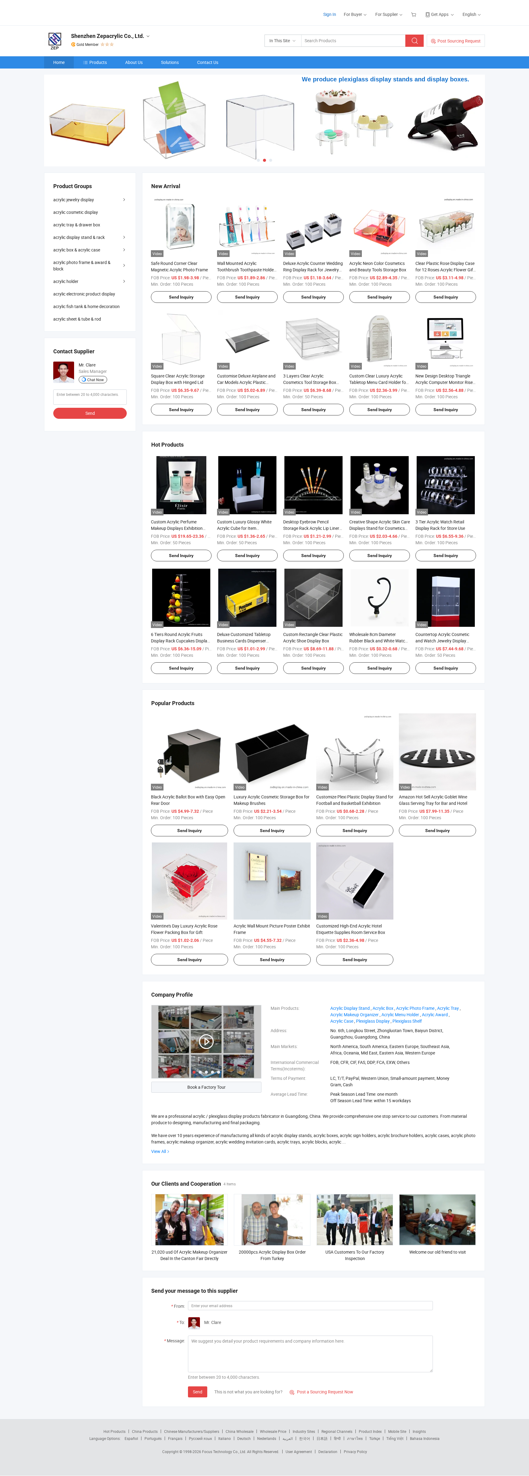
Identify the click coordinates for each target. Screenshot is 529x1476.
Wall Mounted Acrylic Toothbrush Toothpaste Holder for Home (246, 269)
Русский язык (200, 1438)
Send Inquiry (181, 297)
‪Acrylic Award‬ (435, 1014)
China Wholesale (239, 1431)
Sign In (329, 14)
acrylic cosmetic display (75, 212)
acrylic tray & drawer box (76, 225)
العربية (288, 1438)
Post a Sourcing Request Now (321, 1392)
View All (158, 1151)
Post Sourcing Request (459, 41)
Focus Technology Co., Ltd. (224, 1451)
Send (197, 1392)
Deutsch (244, 1438)
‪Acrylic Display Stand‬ (350, 1008)
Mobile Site (397, 1431)
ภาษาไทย (355, 1438)
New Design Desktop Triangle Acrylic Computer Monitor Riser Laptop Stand (444, 382)
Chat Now (95, 379)
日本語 (322, 1438)
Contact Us (207, 62)
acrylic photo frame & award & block (82, 265)
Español (131, 1438)
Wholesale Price (273, 1431)
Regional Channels (336, 1431)
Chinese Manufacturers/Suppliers (191, 1431)
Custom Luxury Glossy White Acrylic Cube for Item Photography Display (244, 528)
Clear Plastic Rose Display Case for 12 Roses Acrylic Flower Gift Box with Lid (445, 269)
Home (59, 62)
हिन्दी (337, 1438)
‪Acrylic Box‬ (383, 1008)
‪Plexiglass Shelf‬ (407, 1021)
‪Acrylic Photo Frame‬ (415, 1008)
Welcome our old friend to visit (437, 1252)
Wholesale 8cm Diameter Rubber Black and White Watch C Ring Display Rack (378, 640)
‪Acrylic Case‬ (341, 1021)
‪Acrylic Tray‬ (448, 1008)
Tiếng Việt (394, 1438)
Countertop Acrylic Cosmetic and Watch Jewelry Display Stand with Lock (442, 640)
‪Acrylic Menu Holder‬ (400, 1014)
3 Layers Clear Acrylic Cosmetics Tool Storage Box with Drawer (309, 382)
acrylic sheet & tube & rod (77, 319)
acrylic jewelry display (73, 200)
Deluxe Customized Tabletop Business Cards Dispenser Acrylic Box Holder (244, 640)
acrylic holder (65, 281)
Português (153, 1438)
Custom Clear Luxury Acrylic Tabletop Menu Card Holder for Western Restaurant (378, 382)
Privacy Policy (355, 1451)
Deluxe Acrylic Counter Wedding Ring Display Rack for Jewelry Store (313, 269)
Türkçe (374, 1438)
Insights (419, 1431)
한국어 (304, 1438)
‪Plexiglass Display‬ (373, 1021)
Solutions (170, 62)
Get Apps (439, 14)
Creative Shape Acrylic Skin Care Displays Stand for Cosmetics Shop (379, 528)
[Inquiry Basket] (414, 14)
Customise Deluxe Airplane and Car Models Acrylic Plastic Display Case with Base (246, 382)
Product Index (370, 1431)
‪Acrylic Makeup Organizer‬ (354, 1014)
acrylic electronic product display (84, 294)
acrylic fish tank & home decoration (86, 306)
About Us (134, 62)
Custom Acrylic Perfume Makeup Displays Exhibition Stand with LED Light (177, 528)
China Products (145, 1431)
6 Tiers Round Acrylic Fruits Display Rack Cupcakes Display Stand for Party (180, 640)
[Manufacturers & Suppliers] (83, 12)
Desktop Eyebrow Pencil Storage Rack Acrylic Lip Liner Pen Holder (311, 528)
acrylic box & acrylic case (76, 250)
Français (175, 1438)
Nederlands (266, 1438)
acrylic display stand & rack (79, 237)
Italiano (224, 1438)
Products (98, 62)
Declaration (327, 1451)
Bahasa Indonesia (425, 1438)
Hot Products (114, 1431)
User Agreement (299, 1451)
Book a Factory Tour (206, 1087)
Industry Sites (304, 1431)
